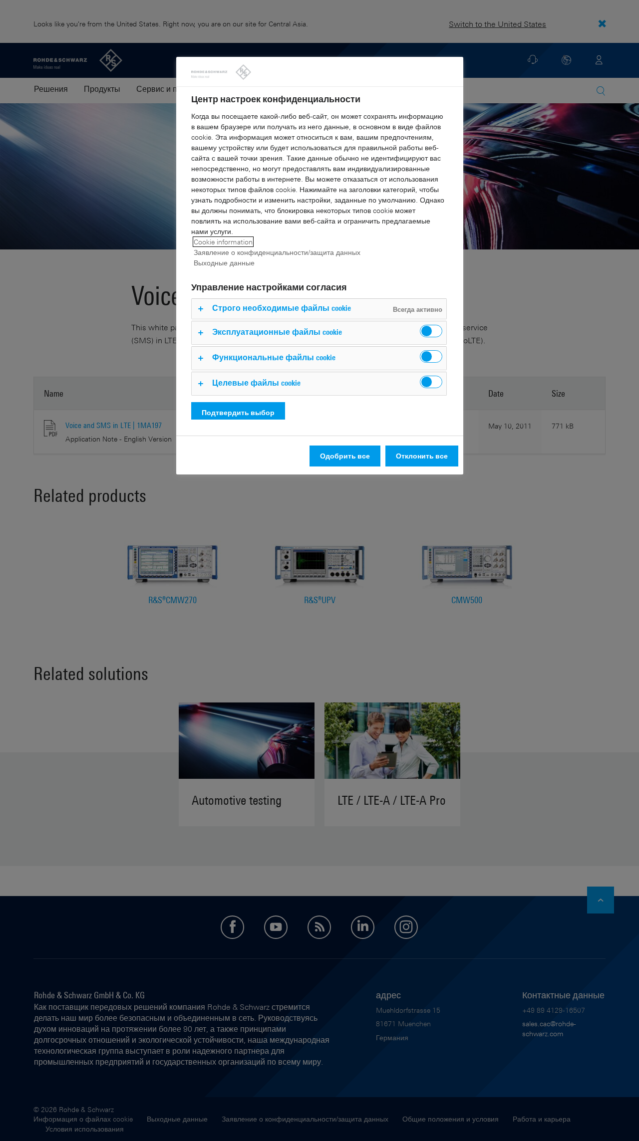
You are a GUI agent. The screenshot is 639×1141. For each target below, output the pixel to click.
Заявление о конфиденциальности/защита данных (277, 252)
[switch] (431, 331)
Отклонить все (422, 456)
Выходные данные (224, 262)
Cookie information (223, 241)
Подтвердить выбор (238, 412)
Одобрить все (345, 456)
